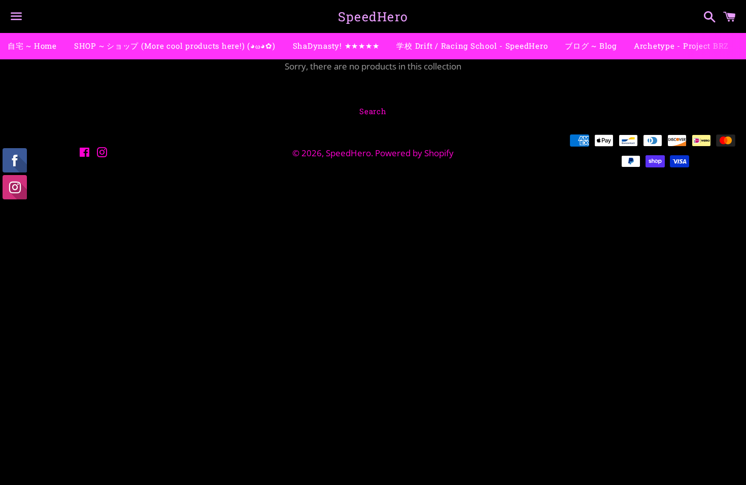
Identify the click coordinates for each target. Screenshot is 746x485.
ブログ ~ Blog (591, 46)
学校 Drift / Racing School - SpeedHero (472, 46)
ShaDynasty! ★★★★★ (336, 46)
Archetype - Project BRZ (681, 46)
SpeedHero (373, 16)
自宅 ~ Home (32, 46)
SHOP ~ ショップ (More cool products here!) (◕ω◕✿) (175, 46)
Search (373, 111)
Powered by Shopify (414, 153)
